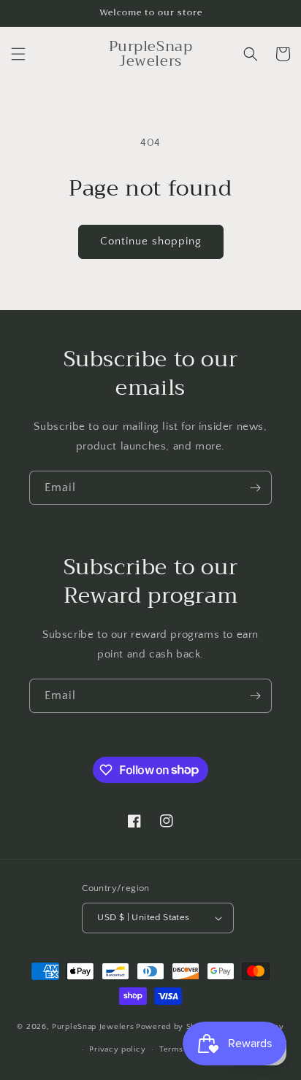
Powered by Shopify (176, 1026)
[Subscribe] (255, 488)
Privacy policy (117, 1049)
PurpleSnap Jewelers (93, 1026)
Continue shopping (151, 241)
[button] (18, 54)
